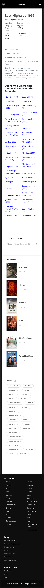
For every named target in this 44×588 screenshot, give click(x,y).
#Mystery (26, 428)
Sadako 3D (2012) (29, 97)
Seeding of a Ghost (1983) (29, 113)
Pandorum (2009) (12, 115)
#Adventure (13, 390)
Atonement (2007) (12, 195)
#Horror (26, 420)
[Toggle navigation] (39, 4)
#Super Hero (13, 445)
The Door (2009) (28, 153)
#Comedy (25, 394)
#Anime (27, 390)
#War (11, 454)
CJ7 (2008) (9, 177)
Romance (30, 498)
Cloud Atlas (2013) (29, 216)
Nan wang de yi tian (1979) (11, 158)
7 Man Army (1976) (29, 173)
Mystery (30, 495)
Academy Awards (10, 540)
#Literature (13, 424)
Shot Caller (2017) (29, 182)
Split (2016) (9, 101)
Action (8, 482)
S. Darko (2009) (11, 188)
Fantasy (8, 518)
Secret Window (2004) (28, 210)
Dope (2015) (10, 182)
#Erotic (12, 407)
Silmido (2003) (27, 177)
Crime (8, 498)
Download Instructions (12, 544)
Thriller (29, 514)
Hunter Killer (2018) (27, 133)
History (8, 524)
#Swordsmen (14, 449)
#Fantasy (12, 411)
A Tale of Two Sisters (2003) (27, 194)
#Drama (30, 403)
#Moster (28, 424)
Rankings (7, 557)
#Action (28, 386)
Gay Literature (11, 521)
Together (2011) (11, 166)
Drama (8, 508)
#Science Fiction (15, 441)
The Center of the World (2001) (29, 165)
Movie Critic (8, 550)
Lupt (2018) (26, 101)
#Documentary (15, 403)
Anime (8, 488)
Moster (29, 488)
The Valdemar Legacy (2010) (27, 200)
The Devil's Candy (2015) (29, 106)
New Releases (9, 553)
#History (12, 420)
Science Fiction (32, 505)
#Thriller (29, 449)
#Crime (11, 399)
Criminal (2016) (11, 216)
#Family (25, 407)
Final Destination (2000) (12, 147)
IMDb (6, 574)
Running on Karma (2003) (13, 127)
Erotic (8, 511)
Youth (29, 521)
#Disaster (24, 399)
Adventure (10, 485)
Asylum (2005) (11, 142)
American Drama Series (33, 525)
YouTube (7, 571)
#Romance (13, 432)
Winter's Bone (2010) (28, 147)
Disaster (9, 501)
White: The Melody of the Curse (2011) (13, 120)
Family (8, 514)
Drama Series (32, 530)
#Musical (12, 428)
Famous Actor (9, 547)
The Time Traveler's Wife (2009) (11, 209)
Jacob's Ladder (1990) (11, 200)
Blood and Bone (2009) (28, 158)
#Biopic (12, 394)
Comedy (9, 495)
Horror (29, 482)
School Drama (32, 501)
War (28, 518)
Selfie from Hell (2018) (28, 120)
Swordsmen (31, 511)
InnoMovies (21, 4)
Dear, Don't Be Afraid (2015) (28, 140)
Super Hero (31, 508)
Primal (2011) (10, 153)
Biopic (8, 492)
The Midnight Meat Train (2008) (12, 172)
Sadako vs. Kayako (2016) (12, 106)
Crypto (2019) (27, 128)
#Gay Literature (15, 415)
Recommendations (11, 560)
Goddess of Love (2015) (28, 187)
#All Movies (13, 386)
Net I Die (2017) (11, 97)
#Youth (23, 454)
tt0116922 (14, 49)
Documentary (11, 505)
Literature (30, 485)
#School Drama (15, 437)
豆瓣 (5, 577)
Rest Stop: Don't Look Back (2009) (12, 133)
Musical (29, 492)
